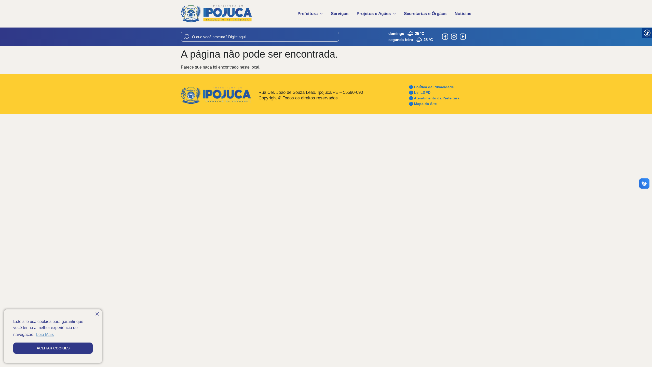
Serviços (339, 13)
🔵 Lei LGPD (419, 92)
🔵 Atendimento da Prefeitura (434, 98)
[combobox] (260, 37)
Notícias (463, 13)
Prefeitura (307, 13)
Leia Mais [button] (45, 334)
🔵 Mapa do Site (423, 104)
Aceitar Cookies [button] (53, 348)
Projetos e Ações (374, 13)
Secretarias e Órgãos (425, 13)
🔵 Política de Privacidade (431, 87)
